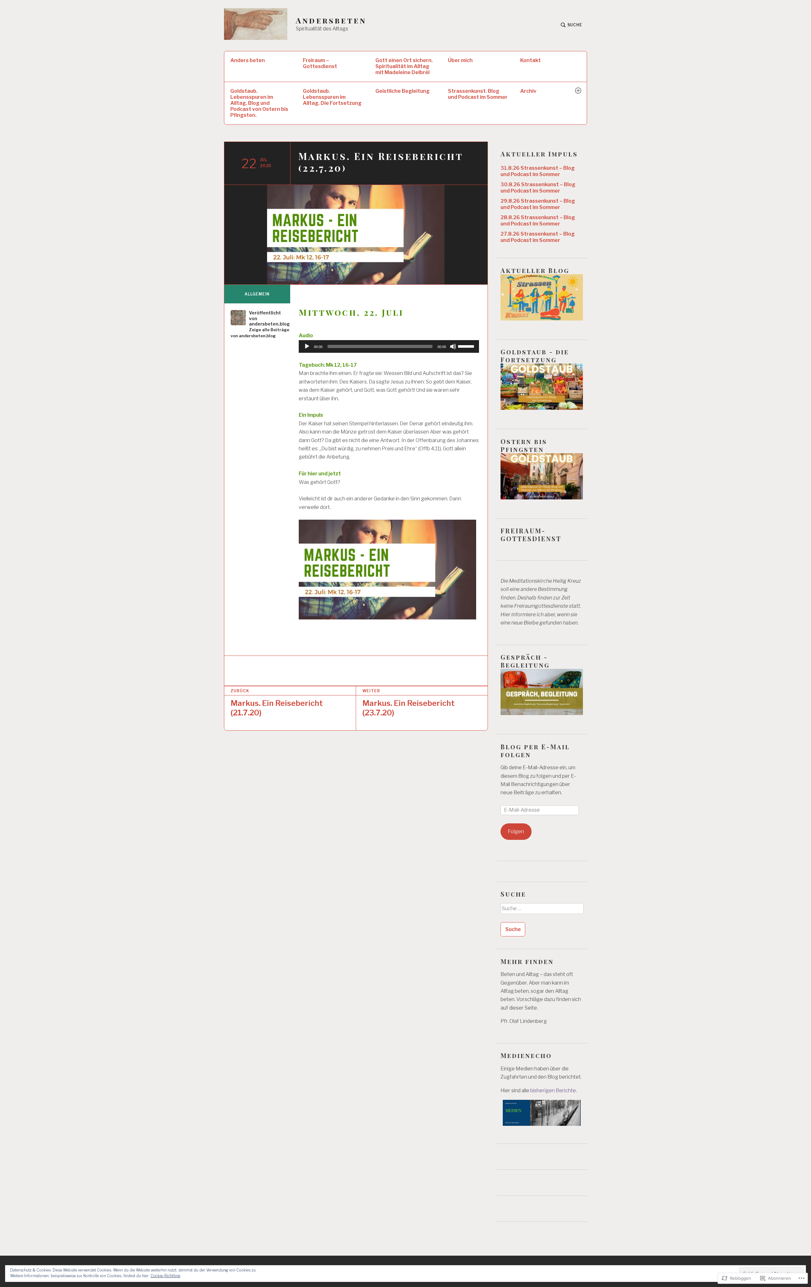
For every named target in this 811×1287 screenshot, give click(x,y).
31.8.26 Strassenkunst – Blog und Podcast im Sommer (538, 171)
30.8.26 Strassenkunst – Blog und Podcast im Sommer (538, 187)
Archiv (528, 91)
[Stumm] (453, 346)
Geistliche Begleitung (402, 91)
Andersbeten (331, 20)
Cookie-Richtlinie (165, 1275)
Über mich (460, 60)
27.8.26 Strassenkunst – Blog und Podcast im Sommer (538, 237)
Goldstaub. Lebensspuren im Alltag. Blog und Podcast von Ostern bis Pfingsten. (259, 103)
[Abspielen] (307, 346)
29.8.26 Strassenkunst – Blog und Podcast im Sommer (538, 204)
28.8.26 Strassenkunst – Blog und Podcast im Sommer (538, 220)
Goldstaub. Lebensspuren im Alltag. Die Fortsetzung (332, 97)
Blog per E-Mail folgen (535, 750)
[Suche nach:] (542, 910)
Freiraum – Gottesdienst (320, 63)
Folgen (516, 831)
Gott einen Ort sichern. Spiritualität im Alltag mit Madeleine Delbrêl (404, 66)
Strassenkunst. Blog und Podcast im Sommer (478, 94)
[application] (389, 346)
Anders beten (247, 60)
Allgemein (257, 294)
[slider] (467, 346)
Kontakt (530, 60)
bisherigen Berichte (553, 1090)
